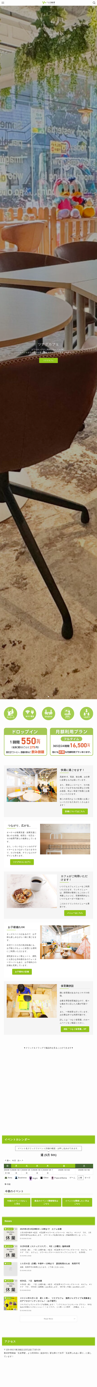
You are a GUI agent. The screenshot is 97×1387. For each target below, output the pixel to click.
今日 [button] (14, 1161)
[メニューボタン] (3, 3)
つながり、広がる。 (48, 359)
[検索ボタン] (94, 3)
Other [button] (45, 1178)
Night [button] (35, 1178)
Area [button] (10, 1178)
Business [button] (22, 1178)
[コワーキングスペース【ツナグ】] (48, 3)
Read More (48, 1319)
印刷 (7, 1185)
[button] (44, 696)
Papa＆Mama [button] (60, 1178)
